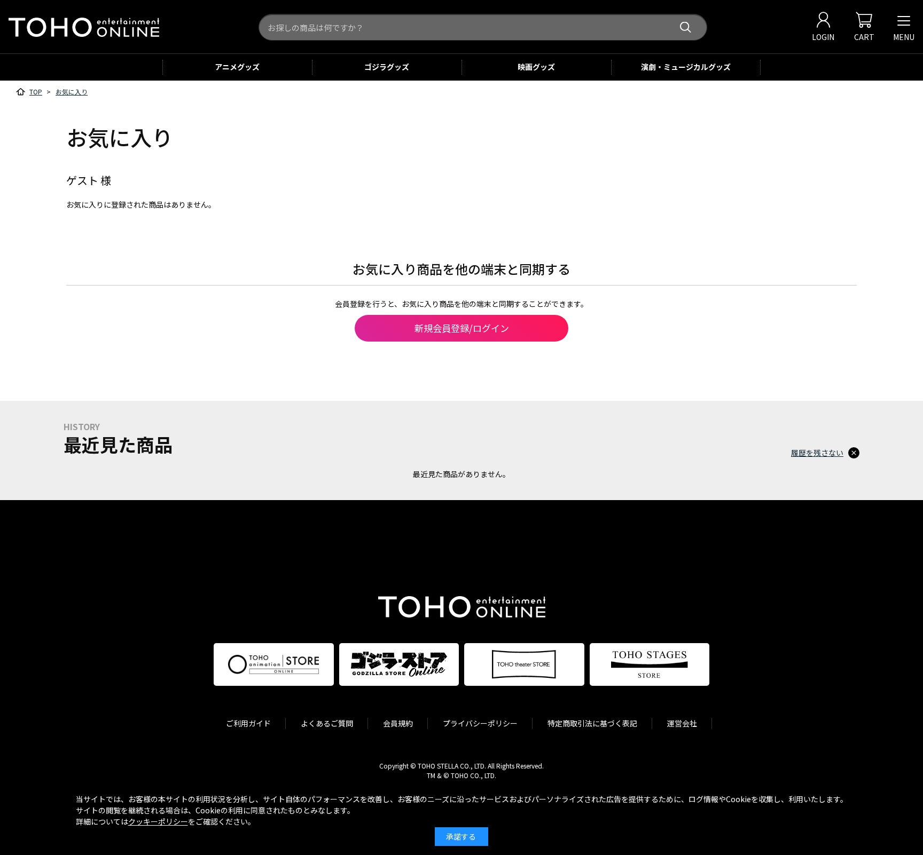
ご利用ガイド (248, 723)
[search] (685, 27)
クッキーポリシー (158, 821)
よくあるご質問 (327, 723)
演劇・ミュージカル (686, 66)
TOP (35, 91)
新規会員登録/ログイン (461, 328)
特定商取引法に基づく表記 (592, 723)
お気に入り (72, 91)
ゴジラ (386, 66)
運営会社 (682, 723)
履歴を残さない (817, 452)
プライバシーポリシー (480, 723)
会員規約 (398, 723)
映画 (536, 66)
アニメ (237, 66)
